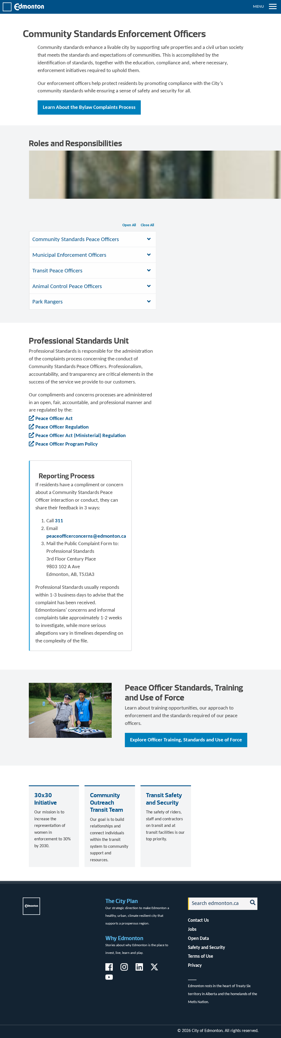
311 (59, 521)
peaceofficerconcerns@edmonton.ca (86, 536)
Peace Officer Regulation (62, 427)
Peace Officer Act (54, 418)
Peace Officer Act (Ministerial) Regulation (80, 435)
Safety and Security (206, 947)
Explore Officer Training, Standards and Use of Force (186, 740)
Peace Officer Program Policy (66, 444)
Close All (147, 225)
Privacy (195, 965)
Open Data (198, 938)
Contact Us (198, 920)
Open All (129, 225)
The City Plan (121, 901)
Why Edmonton (124, 938)
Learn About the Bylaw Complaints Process (89, 107)
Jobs (192, 929)
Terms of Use (200, 956)
